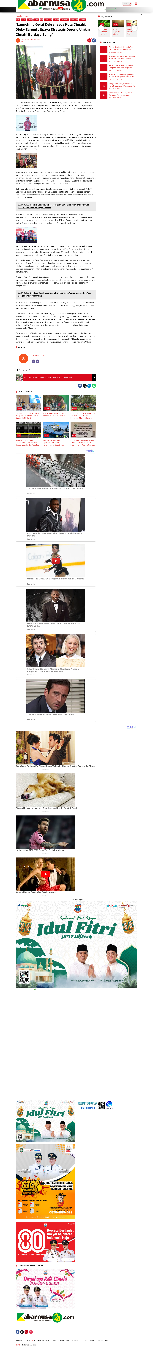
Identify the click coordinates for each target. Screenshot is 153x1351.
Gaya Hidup (48, 20)
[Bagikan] (94, 40)
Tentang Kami (102, 1341)
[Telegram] (89, 386)
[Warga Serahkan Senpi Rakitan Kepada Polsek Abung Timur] (55, 403)
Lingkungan (64, 20)
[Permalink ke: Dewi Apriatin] (18, 40)
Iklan (92, 1341)
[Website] (37, 361)
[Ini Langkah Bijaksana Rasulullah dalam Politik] (104, 23)
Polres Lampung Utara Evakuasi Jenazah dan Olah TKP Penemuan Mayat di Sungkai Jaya (83, 415)
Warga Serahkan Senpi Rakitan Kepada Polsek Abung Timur (54, 414)
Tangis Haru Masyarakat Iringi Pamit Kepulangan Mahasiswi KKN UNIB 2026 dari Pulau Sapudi (122, 85)
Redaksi (19, 1341)
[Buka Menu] (135, 3)
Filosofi (36, 20)
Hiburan (56, 20)
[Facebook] (80, 386)
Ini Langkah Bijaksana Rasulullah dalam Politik (104, 32)
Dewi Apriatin (25, 39)
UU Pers (28, 1341)
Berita (18, 20)
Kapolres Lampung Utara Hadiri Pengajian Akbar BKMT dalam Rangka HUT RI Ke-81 (27, 415)
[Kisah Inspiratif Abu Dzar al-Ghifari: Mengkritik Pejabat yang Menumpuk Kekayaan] (118, 23)
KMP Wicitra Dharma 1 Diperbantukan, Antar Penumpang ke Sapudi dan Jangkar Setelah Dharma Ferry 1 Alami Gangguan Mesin (55, 442)
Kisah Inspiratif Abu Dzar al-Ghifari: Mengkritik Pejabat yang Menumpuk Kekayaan (117, 32)
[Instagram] (31, 1332)
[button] (129, 4)
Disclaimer (76, 1341)
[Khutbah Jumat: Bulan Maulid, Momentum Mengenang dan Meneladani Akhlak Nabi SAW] (131, 23)
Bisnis (23, 20)
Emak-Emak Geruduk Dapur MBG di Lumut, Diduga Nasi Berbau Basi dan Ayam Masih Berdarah (122, 76)
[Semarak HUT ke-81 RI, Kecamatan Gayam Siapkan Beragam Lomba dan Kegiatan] (28, 430)
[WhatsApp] (94, 386)
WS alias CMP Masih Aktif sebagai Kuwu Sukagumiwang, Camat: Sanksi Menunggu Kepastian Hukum (122, 57)
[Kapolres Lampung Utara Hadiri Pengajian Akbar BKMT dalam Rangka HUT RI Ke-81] (28, 403)
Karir (85, 1341)
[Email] (33, 361)
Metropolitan (74, 20)
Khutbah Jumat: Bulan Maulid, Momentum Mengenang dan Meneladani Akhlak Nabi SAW (131, 32)
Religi (101, 25)
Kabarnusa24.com (29, 1345)
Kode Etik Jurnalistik (41, 1341)
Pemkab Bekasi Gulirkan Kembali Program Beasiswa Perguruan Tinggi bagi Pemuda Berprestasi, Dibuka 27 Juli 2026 (121, 66)
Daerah (30, 20)
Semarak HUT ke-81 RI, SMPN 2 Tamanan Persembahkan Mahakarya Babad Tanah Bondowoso (121, 94)
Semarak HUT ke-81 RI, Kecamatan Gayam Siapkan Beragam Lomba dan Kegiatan (27, 442)
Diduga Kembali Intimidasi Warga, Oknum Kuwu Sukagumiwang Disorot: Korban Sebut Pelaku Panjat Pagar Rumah (121, 48)
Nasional (82, 20)
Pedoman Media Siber (61, 1341)
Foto (41, 20)
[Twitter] (85, 386)
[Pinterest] (26, 1332)
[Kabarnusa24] (61, 3)
